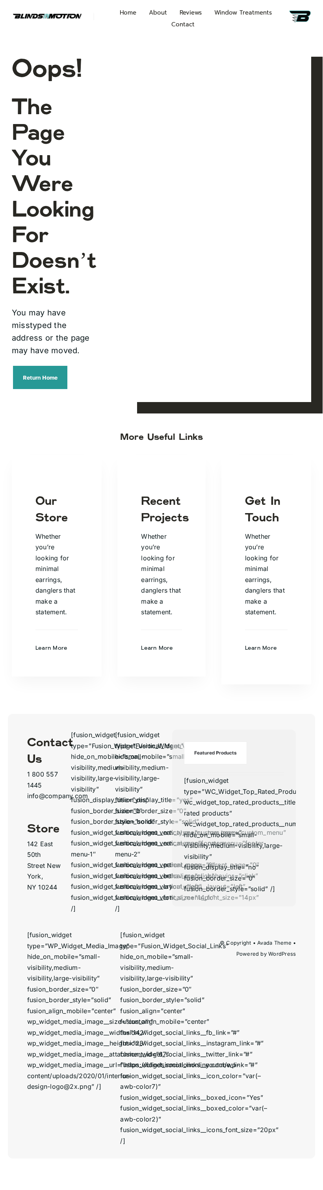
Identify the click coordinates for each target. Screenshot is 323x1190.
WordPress (282, 954)
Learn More (51, 648)
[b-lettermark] (301, 13)
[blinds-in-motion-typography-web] (47, 17)
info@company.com (57, 796)
